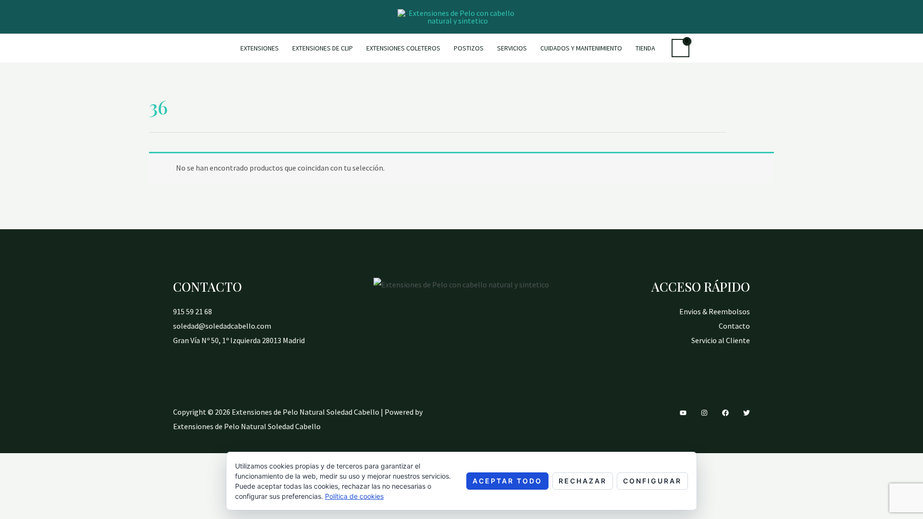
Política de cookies (354, 496)
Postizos (469, 48)
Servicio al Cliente (720, 340)
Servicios (512, 48)
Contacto (734, 326)
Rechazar (583, 481)
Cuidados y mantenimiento (581, 48)
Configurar (652, 481)
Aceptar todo (507, 481)
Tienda (645, 48)
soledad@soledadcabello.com (222, 326)
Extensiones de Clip (322, 48)
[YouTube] (683, 412)
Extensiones (259, 48)
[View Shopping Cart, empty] (680, 48)
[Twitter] (746, 412)
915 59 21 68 (192, 311)
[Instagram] (704, 412)
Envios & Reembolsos (714, 311)
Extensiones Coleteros (403, 48)
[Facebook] (725, 412)
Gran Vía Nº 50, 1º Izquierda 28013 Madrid (239, 340)
